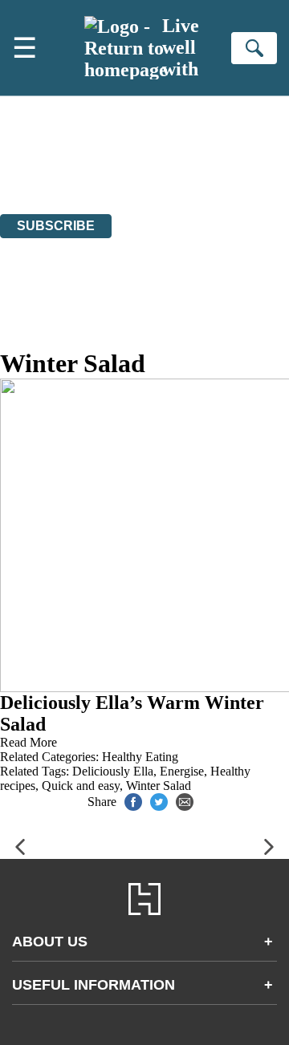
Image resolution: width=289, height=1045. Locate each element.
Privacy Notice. (218, 178)
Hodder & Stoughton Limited (158, 164)
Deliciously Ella (112, 771)
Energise (182, 771)
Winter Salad (158, 785)
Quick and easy (81, 785)
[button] (20, 847)
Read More (28, 742)
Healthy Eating (140, 756)
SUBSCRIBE (56, 226)
